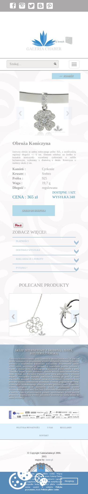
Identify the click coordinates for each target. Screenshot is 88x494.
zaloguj (57, 16)
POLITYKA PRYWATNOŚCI (28, 428)
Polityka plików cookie (50, 490)
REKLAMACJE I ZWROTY (29, 259)
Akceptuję (69, 481)
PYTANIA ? (21, 268)
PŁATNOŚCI (22, 241)
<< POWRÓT (66, 76)
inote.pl (49, 459)
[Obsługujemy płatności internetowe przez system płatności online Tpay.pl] (44, 415)
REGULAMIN (66, 428)
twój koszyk (66, 42)
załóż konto (71, 16)
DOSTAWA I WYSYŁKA (28, 250)
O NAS (50, 428)
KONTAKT (44, 436)
